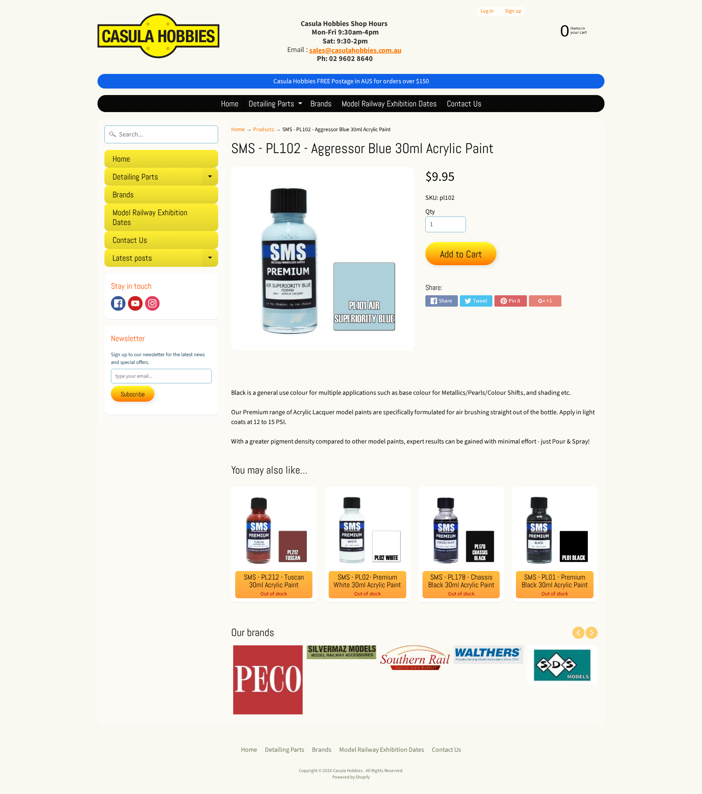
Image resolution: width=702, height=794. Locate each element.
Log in (487, 11)
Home (229, 103)
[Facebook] (118, 303)
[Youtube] (135, 303)
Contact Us (464, 103)
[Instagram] (152, 303)
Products (263, 129)
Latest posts (165, 260)
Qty (430, 211)
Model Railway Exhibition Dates (389, 103)
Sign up (513, 11)
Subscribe (133, 394)
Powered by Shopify (351, 777)
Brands (321, 103)
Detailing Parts (276, 105)
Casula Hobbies (348, 771)
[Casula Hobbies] (158, 36)
